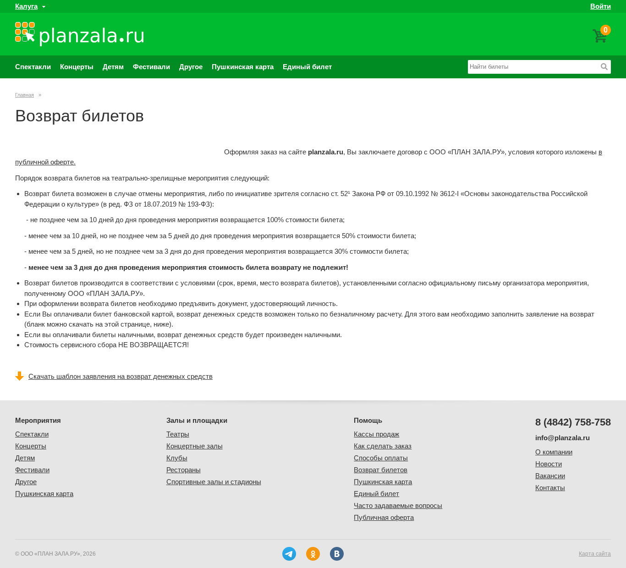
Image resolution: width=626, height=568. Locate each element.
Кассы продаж (376, 434)
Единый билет (307, 67)
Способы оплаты (381, 458)
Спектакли (33, 67)
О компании (553, 452)
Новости (548, 464)
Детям (113, 67)
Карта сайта (595, 554)
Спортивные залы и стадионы (213, 482)
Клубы (176, 458)
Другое (191, 67)
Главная (24, 95)
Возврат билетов (380, 470)
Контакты (550, 488)
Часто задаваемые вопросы (398, 505)
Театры (177, 434)
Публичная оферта (384, 517)
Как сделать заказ (383, 446)
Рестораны (183, 470)
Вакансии (550, 476)
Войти (600, 6)
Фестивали (151, 67)
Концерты (76, 67)
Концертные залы (194, 446)
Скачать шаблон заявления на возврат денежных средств (120, 376)
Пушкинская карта (243, 67)
